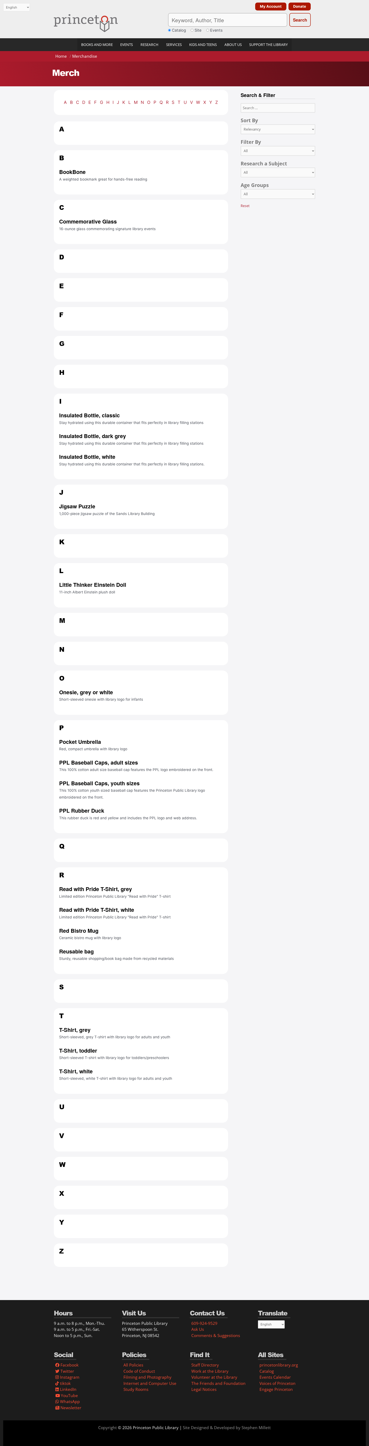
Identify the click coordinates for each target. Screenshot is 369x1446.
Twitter (66, 1371)
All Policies (133, 1365)
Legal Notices (204, 1389)
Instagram (69, 1377)
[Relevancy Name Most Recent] (278, 129)
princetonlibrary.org (278, 1365)
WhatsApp (69, 1401)
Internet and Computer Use (149, 1383)
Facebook (69, 1365)
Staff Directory (205, 1365)
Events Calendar (275, 1377)
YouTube (69, 1395)
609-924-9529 (204, 1323)
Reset (245, 205)
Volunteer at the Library (214, 1377)
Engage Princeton (276, 1389)
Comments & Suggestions (215, 1335)
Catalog (266, 1371)
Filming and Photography (147, 1377)
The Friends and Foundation (218, 1383)
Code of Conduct (139, 1371)
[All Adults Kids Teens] (278, 194)
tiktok (65, 1383)
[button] (269, 6)
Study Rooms (135, 1389)
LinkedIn (67, 1389)
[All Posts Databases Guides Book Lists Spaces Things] (278, 151)
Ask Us (197, 1329)
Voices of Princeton (277, 1383)
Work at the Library (209, 1371)
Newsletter (70, 1408)
